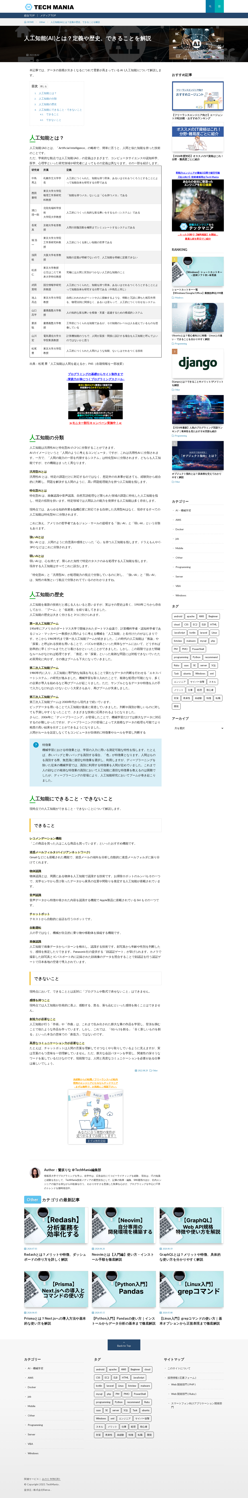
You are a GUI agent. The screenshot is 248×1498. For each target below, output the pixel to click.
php (213, 640)
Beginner (213, 616)
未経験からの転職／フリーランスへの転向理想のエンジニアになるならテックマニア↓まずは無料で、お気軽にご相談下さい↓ (95, 1083)
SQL (214, 665)
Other (155, 1070)
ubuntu (187, 673)
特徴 (208, 698)
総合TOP (29, 15)
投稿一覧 (108, 1170)
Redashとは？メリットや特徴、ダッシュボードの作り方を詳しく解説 (55, 1256)
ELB (204, 624)
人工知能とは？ (45, 93)
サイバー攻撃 (197, 681)
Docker (180, 529)
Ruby (176, 665)
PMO (185, 649)
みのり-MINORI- (51, 1478)
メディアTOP (48, 15)
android (178, 616)
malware (191, 640)
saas (186, 665)
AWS (178, 519)
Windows (179, 297)
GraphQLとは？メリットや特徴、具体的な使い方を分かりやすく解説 (190, 1256)
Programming (181, 343)
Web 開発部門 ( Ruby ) (183, 1393)
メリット (178, 689)
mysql (203, 640)
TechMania (52, 1484)
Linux (214, 632)
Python (196, 657)
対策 (176, 698)
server (203, 665)
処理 (199, 689)
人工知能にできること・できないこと (58, 109)
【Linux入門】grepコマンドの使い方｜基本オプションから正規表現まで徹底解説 (191, 1320)
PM (176, 649)
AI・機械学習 (183, 510)
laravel (203, 632)
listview (178, 640)
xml (212, 673)
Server (179, 576)
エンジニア (180, 681)
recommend (211, 657)
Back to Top (124, 1345)
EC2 (195, 624)
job (177, 538)
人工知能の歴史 (45, 104)
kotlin (193, 632)
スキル (212, 681)
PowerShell (198, 649)
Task (176, 673)
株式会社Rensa (42, 1489)
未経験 (198, 698)
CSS (186, 624)
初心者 (210, 689)
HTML (213, 624)
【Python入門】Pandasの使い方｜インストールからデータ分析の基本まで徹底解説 (124, 1320)
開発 (176, 706)
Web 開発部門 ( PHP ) (183, 1384)
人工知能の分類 (45, 98)
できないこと (50, 119)
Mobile (179, 548)
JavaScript (179, 632)
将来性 (186, 698)
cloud (177, 624)
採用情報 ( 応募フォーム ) (182, 1377)
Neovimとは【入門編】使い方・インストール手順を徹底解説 (123, 1256)
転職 (218, 698)
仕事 (190, 689)
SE (194, 665)
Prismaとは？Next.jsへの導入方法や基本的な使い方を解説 (55, 1320)
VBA (178, 585)
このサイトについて (179, 1368)
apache (190, 616)
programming (181, 657)
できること (49, 114)
